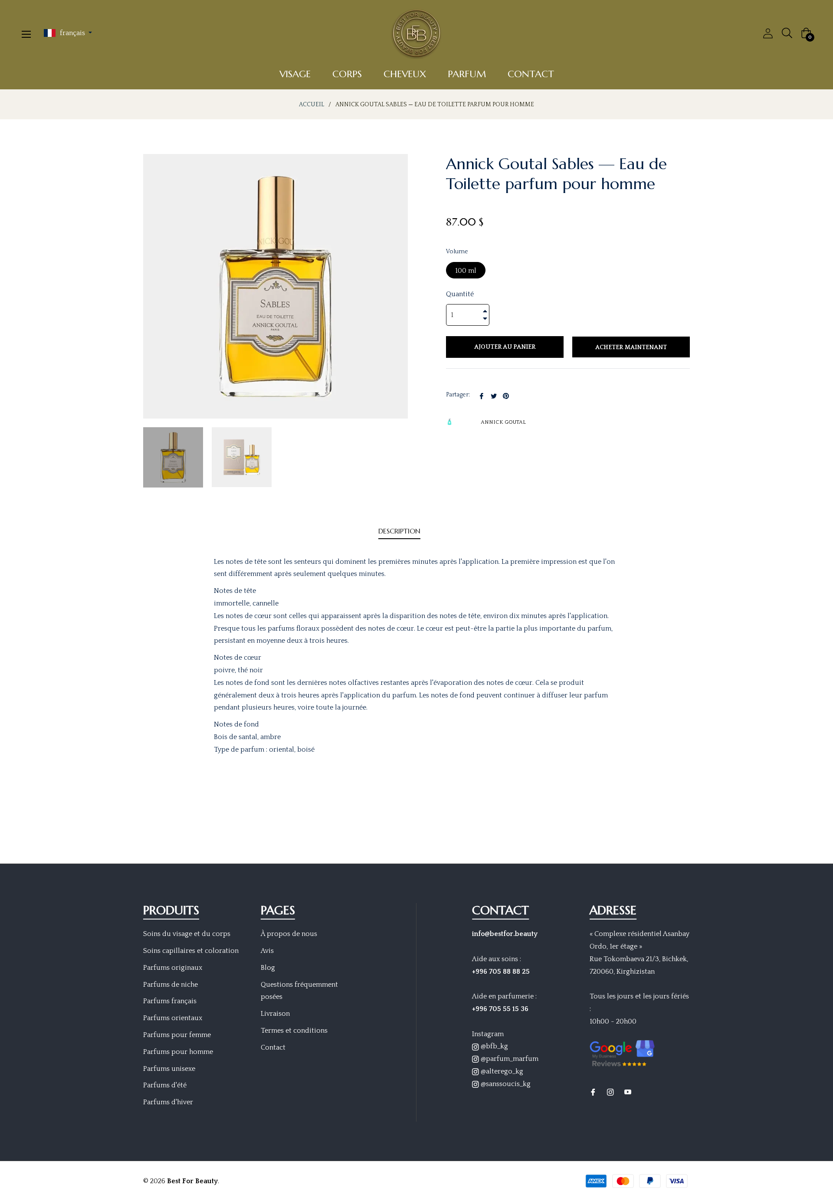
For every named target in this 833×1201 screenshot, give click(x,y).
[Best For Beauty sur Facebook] (593, 1092)
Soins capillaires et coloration (191, 951)
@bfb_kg (493, 1046)
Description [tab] (399, 531)
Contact (273, 1047)
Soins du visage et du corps (186, 934)
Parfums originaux (172, 968)
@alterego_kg (501, 1071)
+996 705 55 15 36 (500, 1009)
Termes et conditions (294, 1030)
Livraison (275, 1014)
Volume (457, 251)
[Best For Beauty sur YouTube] (627, 1092)
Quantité (460, 294)
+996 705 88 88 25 (501, 971)
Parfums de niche (170, 984)
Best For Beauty (192, 1181)
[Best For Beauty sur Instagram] (610, 1092)
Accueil (311, 104)
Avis (267, 951)
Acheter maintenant (631, 347)
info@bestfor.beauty (505, 934)
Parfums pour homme (178, 1052)
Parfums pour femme (177, 1035)
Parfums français (170, 1001)
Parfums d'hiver (168, 1102)
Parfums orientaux (172, 1018)
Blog (268, 968)
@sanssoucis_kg (505, 1084)
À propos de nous (289, 934)
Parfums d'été (165, 1085)
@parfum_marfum (508, 1059)
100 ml (465, 271)
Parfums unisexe (169, 1069)
